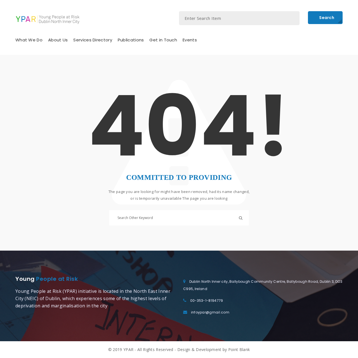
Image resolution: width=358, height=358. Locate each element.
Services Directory (92, 40)
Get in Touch (163, 40)
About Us (58, 40)
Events (190, 40)
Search (326, 17)
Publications (131, 40)
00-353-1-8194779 (206, 300)
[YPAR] (47, 19)
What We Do (29, 40)
